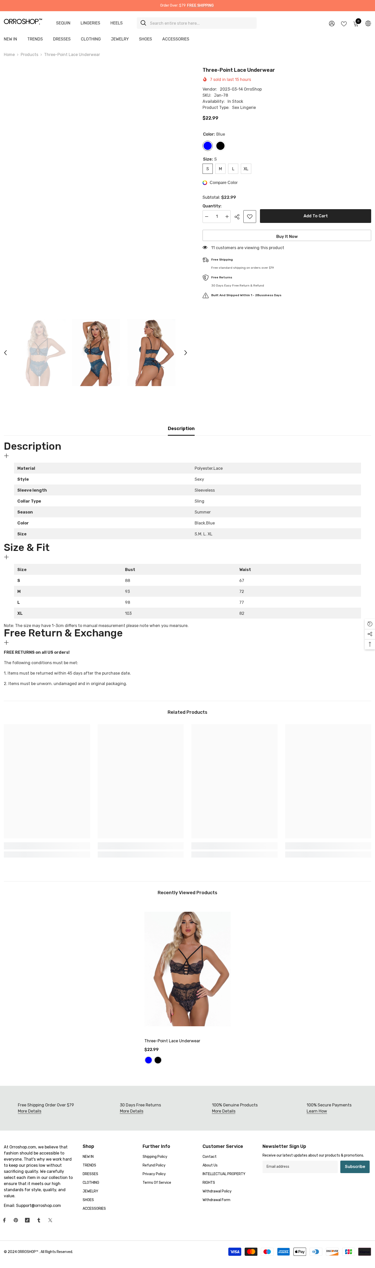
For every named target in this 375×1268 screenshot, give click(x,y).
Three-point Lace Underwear (172, 1040)
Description (181, 428)
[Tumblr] (39, 1220)
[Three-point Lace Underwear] (187, 969)
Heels (116, 23)
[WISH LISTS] (344, 23)
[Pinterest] (16, 1220)
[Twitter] (50, 1220)
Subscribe (355, 1166)
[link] (47, 845)
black (158, 1060)
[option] (96, 188)
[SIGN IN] (332, 23)
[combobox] (201, 23)
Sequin (63, 23)
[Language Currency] (368, 23)
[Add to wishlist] (249, 216)
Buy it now (287, 236)
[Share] (238, 217)
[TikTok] (27, 1220)
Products (29, 54)
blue (148, 1060)
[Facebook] (4, 1220)
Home (9, 54)
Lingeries (90, 23)
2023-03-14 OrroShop (241, 89)
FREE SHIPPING (200, 5)
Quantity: (212, 206)
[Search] (197, 23)
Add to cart (316, 215)
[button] (5, 353)
